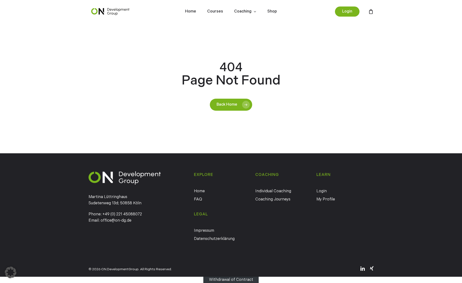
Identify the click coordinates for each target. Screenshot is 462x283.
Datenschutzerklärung (214, 239)
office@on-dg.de (116, 220)
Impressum (204, 230)
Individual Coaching (273, 191)
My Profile (325, 199)
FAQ (198, 199)
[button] (10, 272)
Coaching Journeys (272, 199)
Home (199, 191)
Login (321, 191)
